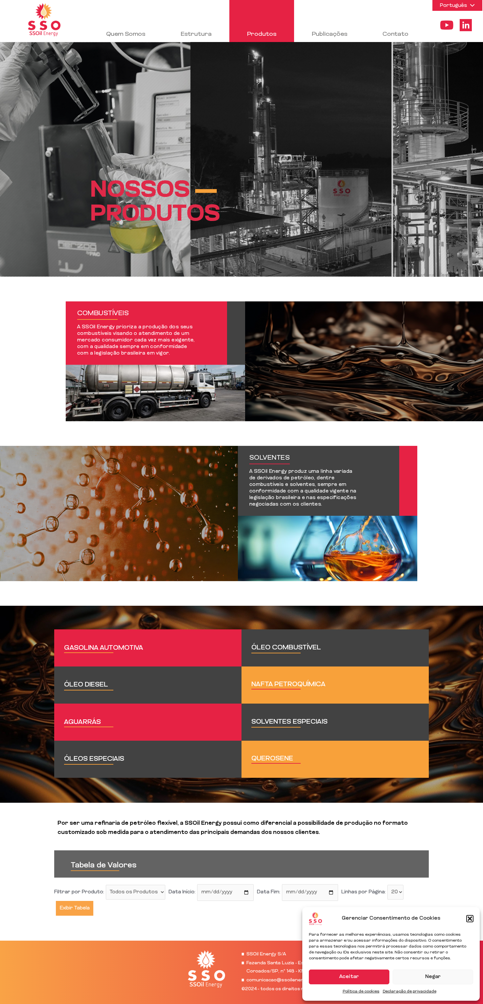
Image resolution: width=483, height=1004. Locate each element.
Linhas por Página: (363, 892)
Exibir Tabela (75, 908)
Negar (433, 976)
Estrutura (196, 34)
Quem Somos (125, 34)
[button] (470, 918)
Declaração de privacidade (409, 991)
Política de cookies (361, 991)
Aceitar (349, 976)
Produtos (261, 34)
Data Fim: (268, 892)
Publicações (329, 34)
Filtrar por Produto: (79, 892)
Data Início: (182, 892)
